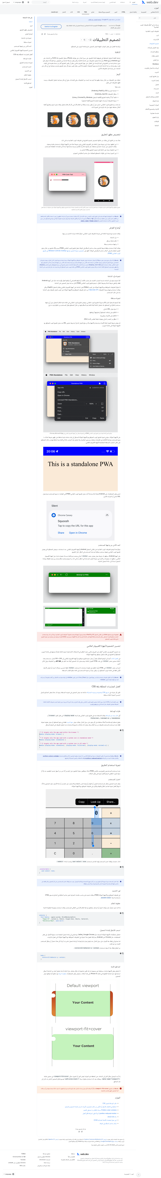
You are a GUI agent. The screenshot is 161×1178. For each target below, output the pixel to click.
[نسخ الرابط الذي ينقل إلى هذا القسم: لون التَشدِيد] (110, 891)
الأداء (71, 12)
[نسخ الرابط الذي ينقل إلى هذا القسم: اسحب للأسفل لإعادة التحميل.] (98, 930)
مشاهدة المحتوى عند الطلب (94, 19)
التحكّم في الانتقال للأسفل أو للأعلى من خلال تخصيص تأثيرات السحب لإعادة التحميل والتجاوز (91, 1107)
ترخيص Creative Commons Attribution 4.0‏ (95, 1139)
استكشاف (122, 2)
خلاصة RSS (22, 1165)
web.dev (118, 34)
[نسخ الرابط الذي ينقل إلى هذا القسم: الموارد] (113, 1098)
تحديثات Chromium (44, 1159)
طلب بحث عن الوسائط (112, 715)
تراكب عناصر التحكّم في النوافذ (108, 1123)
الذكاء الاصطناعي (155, 12)
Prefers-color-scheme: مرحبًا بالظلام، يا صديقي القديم (100, 1110)
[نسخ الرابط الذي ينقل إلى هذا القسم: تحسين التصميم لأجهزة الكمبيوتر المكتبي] (85, 646)
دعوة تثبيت (70, 722)
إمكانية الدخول (133, 12)
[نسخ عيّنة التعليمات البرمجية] (123, 730)
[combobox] (40, 2)
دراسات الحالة (75, 2)
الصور (115, 12)
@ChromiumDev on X (19, 1157)
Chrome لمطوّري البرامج (44, 1157)
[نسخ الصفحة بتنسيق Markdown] (84, 39)
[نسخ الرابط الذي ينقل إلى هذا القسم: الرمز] (114, 74)
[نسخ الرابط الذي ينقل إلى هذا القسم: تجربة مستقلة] (109, 298)
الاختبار (64, 12)
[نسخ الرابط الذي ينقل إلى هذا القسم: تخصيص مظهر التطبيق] (99, 135)
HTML (123, 12)
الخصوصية (143, 12)
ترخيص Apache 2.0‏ (53, 1139)
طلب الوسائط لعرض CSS (110, 1103)
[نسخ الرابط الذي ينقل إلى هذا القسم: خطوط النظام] (109, 903)
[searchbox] (148, 17)
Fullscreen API (93, 290)
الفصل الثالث (114, 658)
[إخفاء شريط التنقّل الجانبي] (138, 1175)
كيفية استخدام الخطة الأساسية (98, 2)
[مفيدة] (45, 34)
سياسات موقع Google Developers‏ (109, 1141)
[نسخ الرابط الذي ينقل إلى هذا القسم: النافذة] (113, 52)
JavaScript (54, 12)
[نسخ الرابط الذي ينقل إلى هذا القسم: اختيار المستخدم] (107, 779)
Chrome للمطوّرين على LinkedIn (16, 1162)
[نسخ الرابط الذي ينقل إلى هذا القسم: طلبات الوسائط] (108, 711)
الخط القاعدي (112, 2)
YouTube (22, 1159)
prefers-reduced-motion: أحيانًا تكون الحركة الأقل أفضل (100, 1113)
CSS (78, 12)
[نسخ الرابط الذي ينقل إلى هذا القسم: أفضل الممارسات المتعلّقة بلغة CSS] (90, 687)
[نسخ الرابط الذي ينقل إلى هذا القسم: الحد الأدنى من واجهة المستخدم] (96, 545)
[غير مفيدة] (42, 34)
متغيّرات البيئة (62, 974)
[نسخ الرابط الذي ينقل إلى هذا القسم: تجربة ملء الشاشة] (106, 276)
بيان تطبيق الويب (94, 704)
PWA (85, 12)
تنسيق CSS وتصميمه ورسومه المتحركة (98, 692)
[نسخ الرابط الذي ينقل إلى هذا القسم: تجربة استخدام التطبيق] (99, 765)
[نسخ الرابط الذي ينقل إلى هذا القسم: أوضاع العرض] (107, 228)
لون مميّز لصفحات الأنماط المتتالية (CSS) (105, 1120)
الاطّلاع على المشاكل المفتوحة (68, 1159)
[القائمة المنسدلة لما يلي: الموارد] (129, 2)
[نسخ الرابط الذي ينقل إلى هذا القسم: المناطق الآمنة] (109, 967)
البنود (132, 1174)
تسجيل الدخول (6, 2)
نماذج (92, 12)
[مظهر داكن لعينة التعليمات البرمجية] (121, 730)
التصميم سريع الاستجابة (104, 12)
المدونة (84, 2)
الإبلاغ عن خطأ (71, 1157)
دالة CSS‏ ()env (112, 1117)
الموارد (133, 2)
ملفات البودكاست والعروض (43, 1165)
